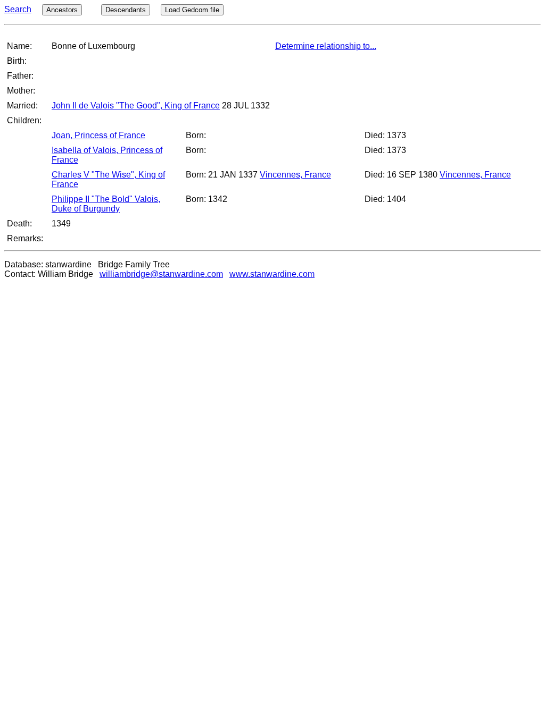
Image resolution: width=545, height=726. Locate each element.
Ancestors (62, 10)
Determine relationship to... (325, 45)
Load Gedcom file (192, 10)
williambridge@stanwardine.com (161, 273)
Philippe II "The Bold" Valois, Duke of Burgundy (106, 204)
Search (17, 9)
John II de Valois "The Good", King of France (136, 105)
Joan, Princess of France (98, 135)
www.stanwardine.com (272, 273)
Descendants (125, 10)
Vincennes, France (295, 174)
